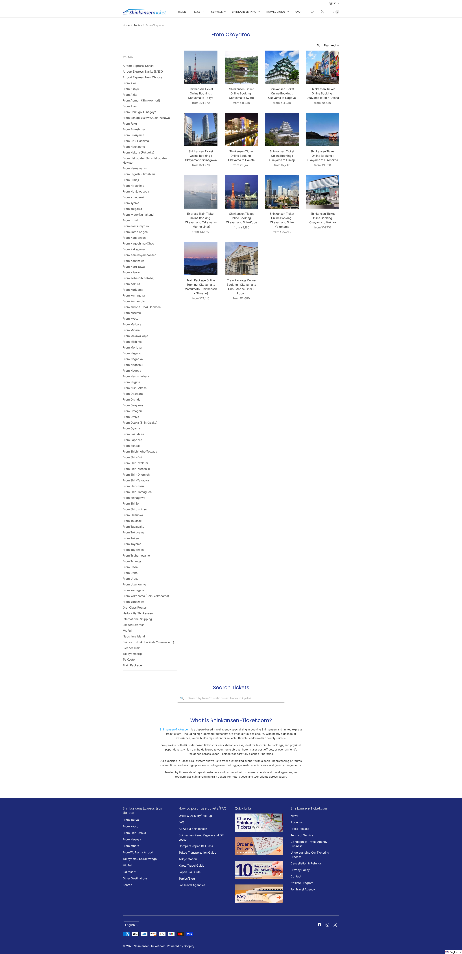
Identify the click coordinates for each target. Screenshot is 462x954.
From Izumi (130, 220)
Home (182, 12)
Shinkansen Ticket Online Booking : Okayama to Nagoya (282, 93)
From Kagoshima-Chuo (138, 243)
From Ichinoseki (133, 197)
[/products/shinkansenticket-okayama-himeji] (282, 129)
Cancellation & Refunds (306, 863)
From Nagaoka (133, 359)
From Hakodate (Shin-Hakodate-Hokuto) (145, 160)
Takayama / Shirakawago (140, 859)
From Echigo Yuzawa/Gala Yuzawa (146, 118)
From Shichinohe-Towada (140, 451)
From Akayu (131, 89)
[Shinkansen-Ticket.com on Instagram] (327, 924)
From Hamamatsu (135, 168)
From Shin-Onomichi (136, 474)
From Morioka (132, 347)
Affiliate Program (302, 883)
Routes (138, 25)
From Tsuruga (132, 561)
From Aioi (129, 83)
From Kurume (132, 313)
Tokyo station (188, 859)
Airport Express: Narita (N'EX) (143, 71)
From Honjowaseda (136, 191)
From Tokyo (131, 538)
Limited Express (133, 625)
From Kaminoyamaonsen (139, 255)
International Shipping (137, 619)
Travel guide (275, 12)
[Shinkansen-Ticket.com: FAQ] (259, 902)
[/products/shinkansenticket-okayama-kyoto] (241, 67)
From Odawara (133, 393)
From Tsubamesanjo (136, 555)
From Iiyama (131, 203)
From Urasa (130, 578)
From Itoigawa (132, 209)
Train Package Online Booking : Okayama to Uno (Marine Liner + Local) (241, 286)
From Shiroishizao (135, 509)
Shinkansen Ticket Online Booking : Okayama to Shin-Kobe (241, 218)
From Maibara (132, 324)
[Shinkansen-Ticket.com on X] (335, 924)
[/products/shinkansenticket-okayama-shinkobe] (241, 192)
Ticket (197, 12)
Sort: (326, 45)
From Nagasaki (133, 365)
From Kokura (131, 284)
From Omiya (131, 417)
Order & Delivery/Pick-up (195, 815)
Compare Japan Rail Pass (196, 846)
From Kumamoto (134, 301)
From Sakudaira (133, 434)
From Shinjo (131, 503)
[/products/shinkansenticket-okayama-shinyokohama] (282, 192)
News (294, 815)
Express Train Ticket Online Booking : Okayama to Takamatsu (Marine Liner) (201, 220)
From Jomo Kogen (135, 232)
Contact (296, 876)
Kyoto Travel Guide (191, 865)
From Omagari (132, 411)
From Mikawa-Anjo (135, 336)
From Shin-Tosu (133, 486)
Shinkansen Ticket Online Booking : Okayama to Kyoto (241, 93)
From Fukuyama (133, 135)
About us (296, 822)
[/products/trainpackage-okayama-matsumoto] (200, 258)
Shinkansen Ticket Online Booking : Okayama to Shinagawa (201, 156)
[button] (453, 952)
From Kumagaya (134, 295)
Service (217, 12)
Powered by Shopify (180, 946)
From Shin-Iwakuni (135, 463)
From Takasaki (132, 521)
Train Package (132, 665)
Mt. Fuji (127, 630)
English (331, 3)
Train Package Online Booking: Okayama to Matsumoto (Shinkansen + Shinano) (201, 286)
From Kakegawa (134, 249)
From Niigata (131, 382)
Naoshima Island (134, 636)
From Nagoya (132, 370)
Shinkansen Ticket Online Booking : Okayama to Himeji (282, 156)
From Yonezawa (134, 601)
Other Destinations (135, 878)
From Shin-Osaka (134, 833)
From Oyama (131, 428)
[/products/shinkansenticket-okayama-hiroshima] (322, 129)
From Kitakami (132, 272)
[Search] (312, 11)
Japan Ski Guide (190, 872)
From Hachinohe (134, 146)
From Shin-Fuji (132, 457)
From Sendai (131, 445)
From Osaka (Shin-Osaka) (140, 422)
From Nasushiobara (136, 376)
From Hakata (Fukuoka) (138, 152)
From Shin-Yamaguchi (137, 492)
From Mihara (131, 330)
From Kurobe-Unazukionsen (142, 307)
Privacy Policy (300, 870)
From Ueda (130, 567)
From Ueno (130, 573)
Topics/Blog (187, 878)
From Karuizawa (134, 266)
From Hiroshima (133, 185)
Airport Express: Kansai (138, 66)
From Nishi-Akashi (135, 388)
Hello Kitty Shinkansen (138, 613)
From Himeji (131, 180)
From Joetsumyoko (136, 226)
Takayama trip (132, 654)
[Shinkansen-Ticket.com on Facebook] (319, 924)
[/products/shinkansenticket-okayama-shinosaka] (322, 67)
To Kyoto (129, 659)
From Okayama (133, 405)
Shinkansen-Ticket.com (175, 729)
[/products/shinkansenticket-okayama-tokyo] (200, 67)
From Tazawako (133, 526)
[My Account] (322, 11)
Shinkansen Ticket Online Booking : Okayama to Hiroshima (322, 156)
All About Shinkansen (193, 828)
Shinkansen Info (244, 12)
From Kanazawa (134, 261)
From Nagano (132, 353)
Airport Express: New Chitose (142, 77)
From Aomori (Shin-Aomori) (141, 100)
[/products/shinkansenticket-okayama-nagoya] (282, 67)
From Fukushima (134, 129)
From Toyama (132, 544)
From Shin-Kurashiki (136, 469)
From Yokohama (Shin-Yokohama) (146, 596)
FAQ (297, 12)
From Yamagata (133, 590)
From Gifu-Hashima (136, 141)
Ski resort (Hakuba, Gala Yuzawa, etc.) (148, 642)
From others (131, 846)
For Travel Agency (303, 889)
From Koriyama (133, 289)
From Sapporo (132, 440)
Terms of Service (302, 835)
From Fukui (130, 123)
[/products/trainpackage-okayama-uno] (241, 258)
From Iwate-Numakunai (138, 214)
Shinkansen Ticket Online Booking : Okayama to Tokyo (200, 93)
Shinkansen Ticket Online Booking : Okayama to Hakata (241, 156)
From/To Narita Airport (138, 852)
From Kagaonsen (134, 237)
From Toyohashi (133, 549)
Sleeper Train (131, 648)
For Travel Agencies (192, 885)
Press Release (300, 828)
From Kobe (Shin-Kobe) (138, 278)
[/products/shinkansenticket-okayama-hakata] (241, 129)
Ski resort (129, 872)
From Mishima (132, 341)
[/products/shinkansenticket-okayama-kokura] (322, 192)
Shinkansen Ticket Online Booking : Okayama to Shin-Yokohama (282, 220)
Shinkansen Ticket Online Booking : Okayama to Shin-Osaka (322, 93)
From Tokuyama (134, 532)
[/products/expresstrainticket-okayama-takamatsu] (200, 192)
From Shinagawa (134, 497)
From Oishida (132, 399)
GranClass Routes (135, 607)
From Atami (130, 106)
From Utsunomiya (135, 584)
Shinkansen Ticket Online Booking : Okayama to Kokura (322, 218)
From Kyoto (130, 318)
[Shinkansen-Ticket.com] (144, 11)
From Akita (130, 94)
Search (127, 885)
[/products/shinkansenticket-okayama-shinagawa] (200, 129)
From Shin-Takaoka (136, 480)
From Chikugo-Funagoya (139, 112)
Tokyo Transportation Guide (197, 852)
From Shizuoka (133, 515)
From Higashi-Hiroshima (139, 174)
